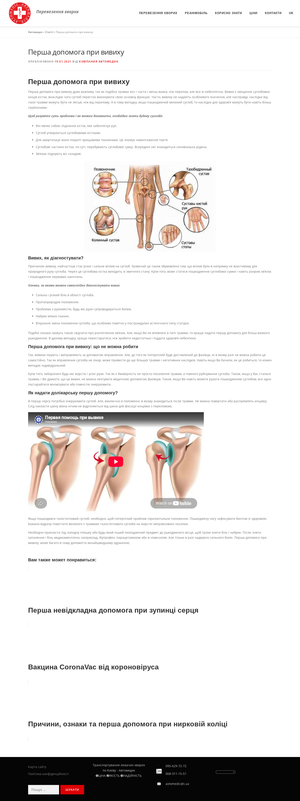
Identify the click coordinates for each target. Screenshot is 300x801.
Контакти (273, 13)
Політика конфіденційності (48, 774)
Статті (49, 32)
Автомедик (35, 32)
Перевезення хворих (158, 13)
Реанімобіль (196, 13)
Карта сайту (37, 767)
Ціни (253, 13)
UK (291, 13)
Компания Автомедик (98, 61)
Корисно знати (228, 13)
